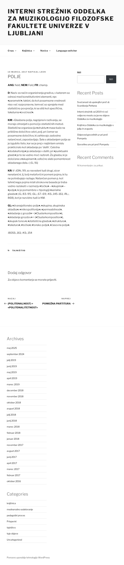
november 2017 (15, 445)
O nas (11, 50)
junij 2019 (12, 366)
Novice (44, 50)
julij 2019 (11, 360)
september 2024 (15, 354)
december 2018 (15, 390)
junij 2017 (12, 457)
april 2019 (12, 378)
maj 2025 (12, 348)
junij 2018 (12, 420)
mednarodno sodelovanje (20, 509)
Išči (79, 72)
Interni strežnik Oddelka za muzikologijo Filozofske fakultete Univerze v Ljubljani (61, 22)
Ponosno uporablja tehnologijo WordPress (28, 557)
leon (43, 72)
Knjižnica (27, 50)
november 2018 (15, 396)
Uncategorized (14, 539)
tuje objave (12, 533)
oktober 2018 (14, 402)
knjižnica (11, 503)
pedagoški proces (16, 515)
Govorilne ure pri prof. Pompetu (93, 144)
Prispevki (11, 521)
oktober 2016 (14, 481)
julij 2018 (11, 414)
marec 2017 (13, 469)
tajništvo (19, 250)
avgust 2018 (13, 408)
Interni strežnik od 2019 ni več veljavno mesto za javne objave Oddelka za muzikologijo (93, 115)
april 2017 (12, 463)
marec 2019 (13, 384)
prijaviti (51, 279)
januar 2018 (13, 438)
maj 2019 (12, 372)
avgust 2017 (13, 451)
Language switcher (66, 50)
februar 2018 (13, 432)
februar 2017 (13, 475)
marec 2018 (13, 426)
